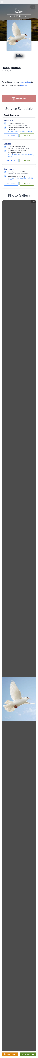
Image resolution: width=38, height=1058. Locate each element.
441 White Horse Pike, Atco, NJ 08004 (20, 131)
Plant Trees (27, 135)
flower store (24, 85)
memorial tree (26, 82)
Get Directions (11, 135)
